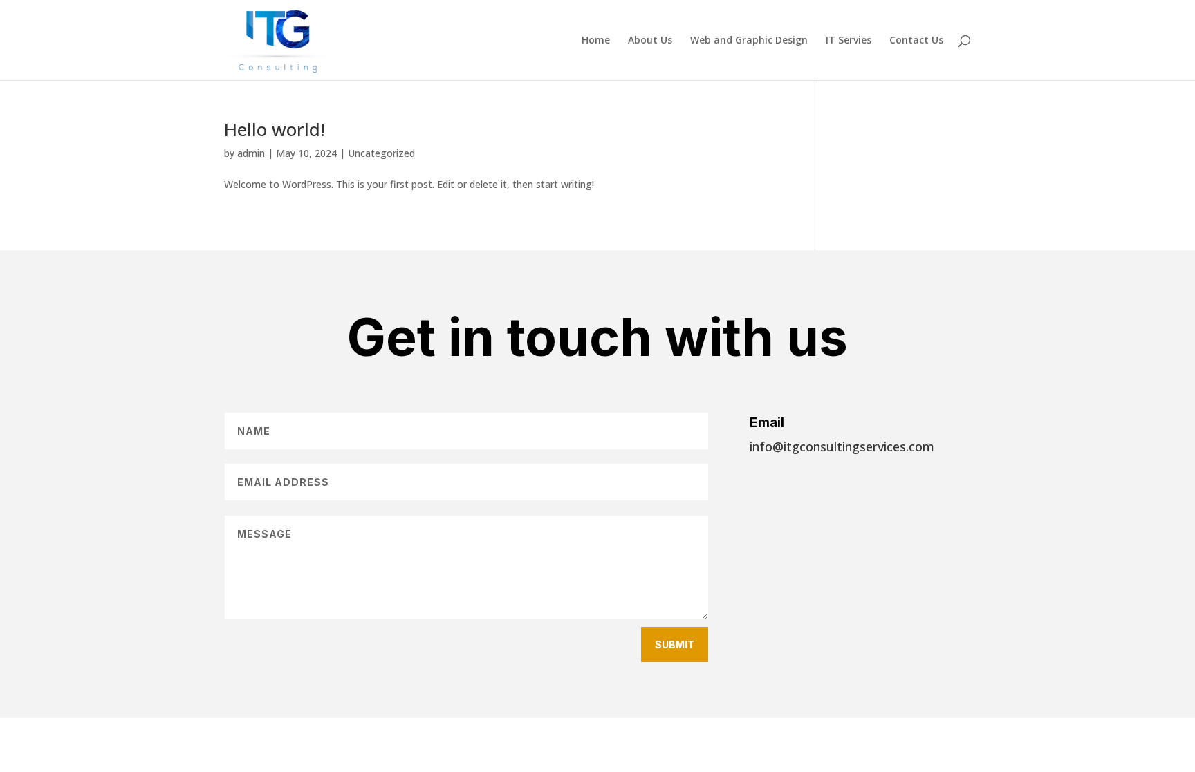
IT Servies (848, 40)
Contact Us (916, 40)
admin (251, 153)
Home (596, 40)
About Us (650, 40)
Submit (674, 644)
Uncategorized (381, 153)
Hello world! (274, 129)
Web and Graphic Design (749, 40)
